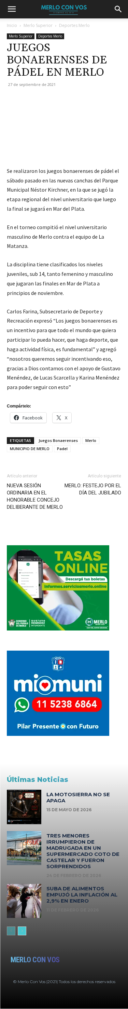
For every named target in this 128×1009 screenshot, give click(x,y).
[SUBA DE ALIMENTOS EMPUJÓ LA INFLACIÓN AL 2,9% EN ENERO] (24, 901)
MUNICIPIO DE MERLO (29, 448)
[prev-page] (11, 930)
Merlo (90, 440)
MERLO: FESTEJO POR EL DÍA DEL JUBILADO (93, 489)
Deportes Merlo (74, 25)
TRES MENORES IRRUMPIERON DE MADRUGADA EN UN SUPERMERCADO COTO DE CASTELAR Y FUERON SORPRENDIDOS (82, 851)
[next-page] (22, 930)
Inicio (12, 25)
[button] (12, 9)
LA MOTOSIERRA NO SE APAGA (78, 797)
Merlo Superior (38, 25)
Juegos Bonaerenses (58, 440)
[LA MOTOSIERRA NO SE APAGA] (24, 807)
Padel (62, 448)
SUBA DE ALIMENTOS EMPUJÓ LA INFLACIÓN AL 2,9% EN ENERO (81, 894)
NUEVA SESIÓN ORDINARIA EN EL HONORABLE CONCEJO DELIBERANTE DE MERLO (35, 496)
